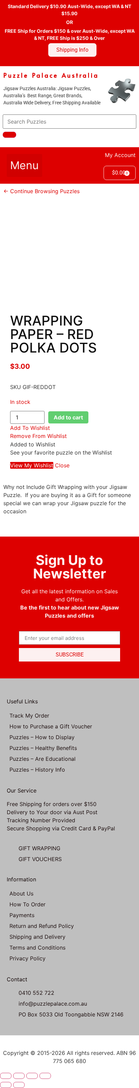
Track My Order (29, 715)
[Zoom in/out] (5, 1076)
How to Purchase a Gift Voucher (50, 726)
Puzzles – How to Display (42, 737)
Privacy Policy (27, 958)
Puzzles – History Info (37, 769)
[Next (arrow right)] (19, 1085)
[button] (24, 165)
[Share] (32, 1076)
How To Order (27, 904)
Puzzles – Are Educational (42, 758)
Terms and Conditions (37, 947)
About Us (21, 893)
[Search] (9, 135)
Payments (21, 915)
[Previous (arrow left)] (5, 1085)
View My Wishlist (31, 465)
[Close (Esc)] (45, 1076)
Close (62, 465)
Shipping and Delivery (37, 936)
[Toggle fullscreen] (19, 1076)
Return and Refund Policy (41, 926)
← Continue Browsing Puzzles (41, 191)
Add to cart (68, 417)
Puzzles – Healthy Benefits (43, 748)
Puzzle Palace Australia (51, 75)
